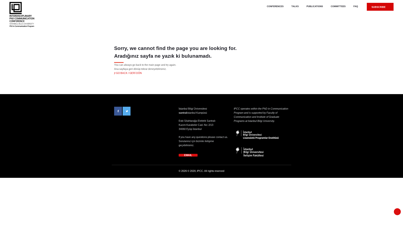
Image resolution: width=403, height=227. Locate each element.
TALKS (295, 6)
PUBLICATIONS (315, 6)
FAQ (355, 6)
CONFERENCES (275, 6)
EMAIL (188, 155)
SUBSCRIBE (379, 7)
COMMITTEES (338, 6)
